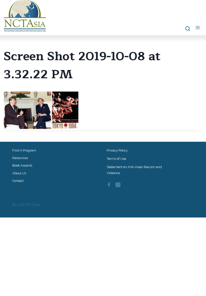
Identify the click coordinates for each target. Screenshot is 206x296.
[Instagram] (118, 184)
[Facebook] (109, 184)
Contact (18, 181)
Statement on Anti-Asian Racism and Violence (134, 170)
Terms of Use (116, 159)
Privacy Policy (117, 150)
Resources (20, 158)
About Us (19, 173)
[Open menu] (197, 28)
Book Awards (22, 165)
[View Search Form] (185, 29)
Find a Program (24, 150)
